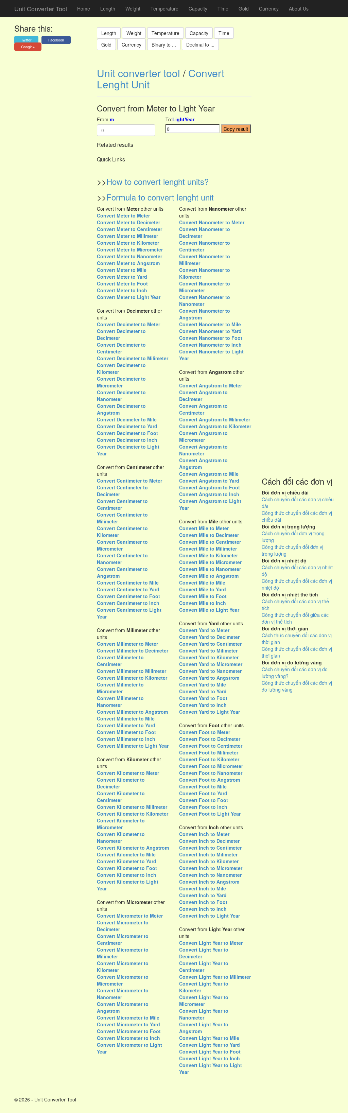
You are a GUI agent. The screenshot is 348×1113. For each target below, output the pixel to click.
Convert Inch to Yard (203, 895)
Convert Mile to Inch (202, 602)
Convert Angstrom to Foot (209, 487)
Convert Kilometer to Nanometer (121, 837)
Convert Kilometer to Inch (126, 874)
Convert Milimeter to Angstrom (132, 711)
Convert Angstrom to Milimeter (214, 419)
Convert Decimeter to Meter (128, 324)
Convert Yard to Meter (204, 630)
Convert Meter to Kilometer (128, 242)
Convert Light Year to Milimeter (215, 976)
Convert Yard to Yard (203, 691)
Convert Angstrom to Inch (209, 494)
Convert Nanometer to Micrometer (204, 287)
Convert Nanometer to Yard (210, 331)
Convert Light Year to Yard (209, 1044)
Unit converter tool (138, 73)
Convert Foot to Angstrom (209, 779)
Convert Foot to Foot (203, 800)
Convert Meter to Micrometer (130, 249)
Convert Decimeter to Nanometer (121, 395)
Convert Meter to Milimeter (127, 235)
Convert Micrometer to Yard (128, 1024)
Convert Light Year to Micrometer (203, 1000)
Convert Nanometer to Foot (210, 337)
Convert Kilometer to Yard (126, 861)
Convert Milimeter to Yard (126, 725)
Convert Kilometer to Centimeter (121, 796)
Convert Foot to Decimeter (209, 738)
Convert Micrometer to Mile (128, 1017)
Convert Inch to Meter (204, 834)
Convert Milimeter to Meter (127, 643)
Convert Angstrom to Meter (210, 385)
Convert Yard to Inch (203, 704)
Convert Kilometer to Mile (126, 854)
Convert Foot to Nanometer (210, 772)
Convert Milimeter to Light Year (133, 745)
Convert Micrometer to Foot (129, 1031)
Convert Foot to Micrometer (211, 766)
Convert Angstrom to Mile (209, 473)
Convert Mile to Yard (202, 589)
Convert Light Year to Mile (209, 1037)
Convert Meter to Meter (123, 215)
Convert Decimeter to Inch (127, 439)
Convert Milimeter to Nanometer (120, 701)
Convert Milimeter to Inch (126, 738)
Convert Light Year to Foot (210, 1051)
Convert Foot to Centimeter (210, 745)
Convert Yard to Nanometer (210, 670)
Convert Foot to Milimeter (208, 752)
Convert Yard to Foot (203, 698)
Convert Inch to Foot (203, 902)
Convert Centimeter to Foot (128, 596)
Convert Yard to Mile (202, 684)
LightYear (183, 119)
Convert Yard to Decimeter (209, 636)
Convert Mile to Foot (203, 596)
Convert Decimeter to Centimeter (121, 348)
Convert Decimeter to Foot (127, 433)
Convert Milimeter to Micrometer (120, 688)
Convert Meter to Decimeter (128, 222)
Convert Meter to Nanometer (129, 256)
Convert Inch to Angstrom (209, 881)
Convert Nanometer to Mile (210, 324)
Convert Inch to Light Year (209, 915)
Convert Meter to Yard (122, 276)
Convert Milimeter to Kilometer (132, 677)
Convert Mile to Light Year (209, 609)
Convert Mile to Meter (204, 528)
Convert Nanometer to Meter (211, 222)
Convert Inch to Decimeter (209, 840)
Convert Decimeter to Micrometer (121, 382)
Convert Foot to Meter (204, 732)
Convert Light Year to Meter (211, 942)
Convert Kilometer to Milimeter (132, 806)
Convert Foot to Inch (203, 806)
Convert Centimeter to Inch (128, 602)
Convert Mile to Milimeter (208, 548)
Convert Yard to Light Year (209, 711)
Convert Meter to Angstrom (128, 263)
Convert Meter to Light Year (128, 297)
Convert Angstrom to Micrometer (203, 436)
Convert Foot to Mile (203, 786)
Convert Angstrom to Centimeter (203, 409)
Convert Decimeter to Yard (127, 426)
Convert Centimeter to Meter (129, 480)
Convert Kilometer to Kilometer (132, 813)
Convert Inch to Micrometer (210, 868)
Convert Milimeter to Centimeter (120, 660)
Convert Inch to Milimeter (208, 854)
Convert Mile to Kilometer (208, 555)
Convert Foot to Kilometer (209, 759)
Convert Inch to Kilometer (209, 861)
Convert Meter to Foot (122, 283)
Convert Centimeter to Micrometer (122, 545)
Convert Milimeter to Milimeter (131, 670)
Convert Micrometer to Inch (128, 1037)
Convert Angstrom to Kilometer (215, 426)
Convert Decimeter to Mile (127, 419)
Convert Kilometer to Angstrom (133, 847)
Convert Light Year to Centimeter (203, 966)
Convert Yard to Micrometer (210, 664)
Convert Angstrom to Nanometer (203, 450)
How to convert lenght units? (157, 181)
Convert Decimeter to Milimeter (132, 358)
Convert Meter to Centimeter (129, 229)
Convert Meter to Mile (121, 269)
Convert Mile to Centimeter (210, 541)
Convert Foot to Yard (203, 793)
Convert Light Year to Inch (209, 1058)
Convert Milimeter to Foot (126, 732)
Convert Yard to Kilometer (209, 657)
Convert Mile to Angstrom (209, 575)
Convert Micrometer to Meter (130, 915)
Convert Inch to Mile (202, 888)
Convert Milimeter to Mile (126, 718)
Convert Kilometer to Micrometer (121, 824)
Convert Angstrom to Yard (209, 480)
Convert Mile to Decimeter (209, 535)
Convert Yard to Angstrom (209, 677)
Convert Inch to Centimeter (210, 847)
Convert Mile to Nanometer (210, 569)
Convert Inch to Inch (203, 908)
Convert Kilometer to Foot (127, 868)
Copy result (236, 128)
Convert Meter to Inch (122, 290)
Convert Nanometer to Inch (210, 344)
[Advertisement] (298, 265)
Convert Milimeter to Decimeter (132, 650)
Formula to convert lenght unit (160, 197)
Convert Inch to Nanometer (210, 874)
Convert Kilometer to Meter (128, 772)
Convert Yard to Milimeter (208, 650)
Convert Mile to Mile (202, 582)
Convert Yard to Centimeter (210, 643)
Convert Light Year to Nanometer (203, 1014)
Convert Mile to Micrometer (210, 562)
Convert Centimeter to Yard (128, 589)
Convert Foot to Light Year (210, 813)
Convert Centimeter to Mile (128, 582)
